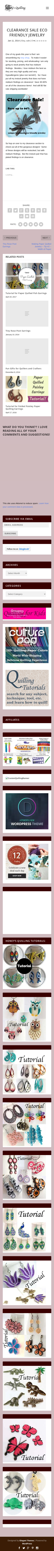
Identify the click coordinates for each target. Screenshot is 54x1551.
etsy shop (25, 58)
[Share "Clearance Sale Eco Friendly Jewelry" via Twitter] (15, 210)
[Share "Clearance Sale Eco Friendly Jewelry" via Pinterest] (33, 210)
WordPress (27, 1544)
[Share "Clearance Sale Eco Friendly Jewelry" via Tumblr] (27, 210)
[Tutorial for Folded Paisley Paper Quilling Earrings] (27, 389)
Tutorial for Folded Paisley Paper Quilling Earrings (23, 407)
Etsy (23, 40)
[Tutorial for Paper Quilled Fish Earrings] (27, 276)
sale (28, 40)
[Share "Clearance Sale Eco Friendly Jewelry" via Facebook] (10, 210)
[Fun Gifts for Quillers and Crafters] (27, 351)
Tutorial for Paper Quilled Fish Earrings (26, 293)
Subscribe (10, 533)
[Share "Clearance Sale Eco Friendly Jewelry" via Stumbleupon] (21, 216)
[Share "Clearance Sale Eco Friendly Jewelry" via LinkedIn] (38, 210)
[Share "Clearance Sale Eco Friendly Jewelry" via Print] (33, 216)
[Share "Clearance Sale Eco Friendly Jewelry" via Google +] (21, 210)
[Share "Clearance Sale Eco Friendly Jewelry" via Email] (27, 216)
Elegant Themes (27, 1540)
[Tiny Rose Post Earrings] (27, 314)
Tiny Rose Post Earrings (18, 330)
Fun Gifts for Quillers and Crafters (23, 368)
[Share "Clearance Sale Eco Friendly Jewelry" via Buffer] (44, 210)
